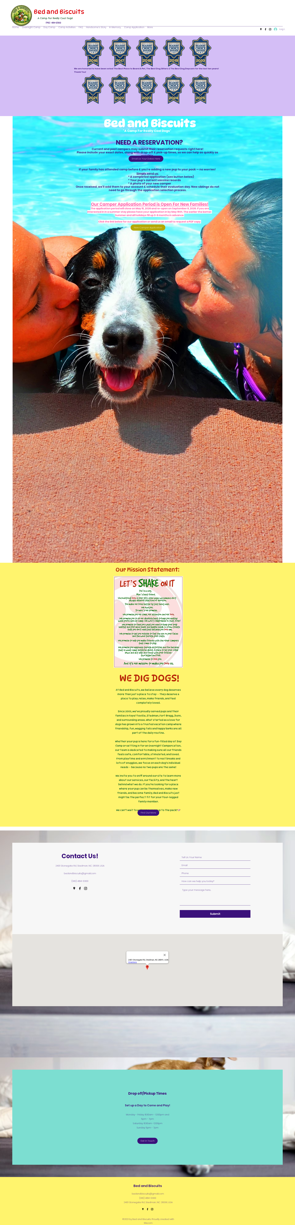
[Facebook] (265, 29)
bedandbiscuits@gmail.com (80, 873)
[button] (150, 27)
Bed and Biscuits (58, 11)
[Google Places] (260, 29)
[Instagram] (270, 29)
